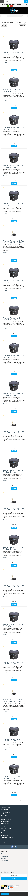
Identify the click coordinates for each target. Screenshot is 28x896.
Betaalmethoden (5, 835)
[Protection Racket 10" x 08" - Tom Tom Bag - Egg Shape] (14, 195)
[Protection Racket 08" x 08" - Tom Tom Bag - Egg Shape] (14, 120)
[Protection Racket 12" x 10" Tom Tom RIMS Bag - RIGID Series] (14, 577)
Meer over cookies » (17, 6)
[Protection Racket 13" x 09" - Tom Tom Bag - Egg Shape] (14, 654)
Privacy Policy (4, 832)
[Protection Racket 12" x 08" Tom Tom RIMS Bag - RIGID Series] (14, 423)
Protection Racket (13, 19)
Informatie (14, 70)
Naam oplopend (22, 25)
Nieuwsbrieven (4, 863)
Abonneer (14, 878)
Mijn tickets (3, 858)
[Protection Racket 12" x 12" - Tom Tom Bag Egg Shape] (14, 616)
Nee (11, 6)
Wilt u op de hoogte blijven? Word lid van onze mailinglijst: (7, 872)
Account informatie (5, 853)
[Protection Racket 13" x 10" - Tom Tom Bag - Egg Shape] (14, 731)
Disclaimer (3, 830)
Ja (7, 6)
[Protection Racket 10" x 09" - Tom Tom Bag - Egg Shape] (14, 272)
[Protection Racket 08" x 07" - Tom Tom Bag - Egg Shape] (14, 82)
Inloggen (24, 15)
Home (2, 19)
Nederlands (4, 15)
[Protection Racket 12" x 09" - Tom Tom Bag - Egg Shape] (14, 463)
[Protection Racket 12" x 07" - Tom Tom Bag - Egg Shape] (14, 348)
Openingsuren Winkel (6, 826)
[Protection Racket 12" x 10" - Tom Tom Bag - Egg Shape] (14, 540)
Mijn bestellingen (5, 856)
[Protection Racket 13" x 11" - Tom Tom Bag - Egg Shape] (14, 769)
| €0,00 (6, 894)
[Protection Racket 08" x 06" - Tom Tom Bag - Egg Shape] (14, 44)
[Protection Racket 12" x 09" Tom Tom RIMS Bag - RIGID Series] (14, 500)
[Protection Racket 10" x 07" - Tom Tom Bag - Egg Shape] (14, 158)
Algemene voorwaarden (6, 828)
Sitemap (3, 842)
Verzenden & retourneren (7, 837)
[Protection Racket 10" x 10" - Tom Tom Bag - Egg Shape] (14, 310)
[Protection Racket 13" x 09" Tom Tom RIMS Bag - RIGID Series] (14, 692)
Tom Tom (19, 19)
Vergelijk (5, 62)
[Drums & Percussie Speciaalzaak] (14, 10)
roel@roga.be (4, 813)
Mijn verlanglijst (4, 860)
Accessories (6, 19)
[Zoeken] (26, 1)
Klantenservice (4, 839)
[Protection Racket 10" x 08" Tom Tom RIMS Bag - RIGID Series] (14, 233)
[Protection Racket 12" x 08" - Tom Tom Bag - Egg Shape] (14, 386)
